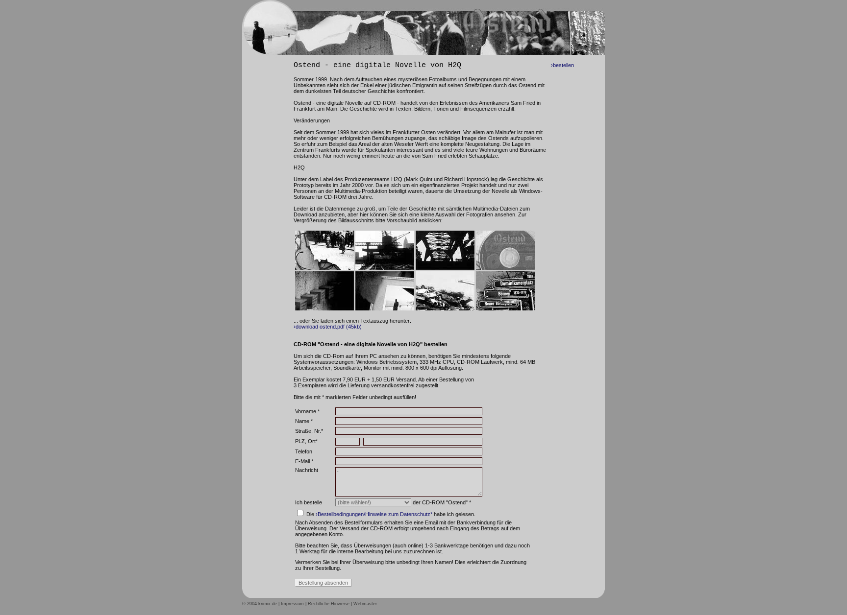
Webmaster (365, 603)
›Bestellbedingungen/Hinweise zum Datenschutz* (374, 514)
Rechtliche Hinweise (328, 603)
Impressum (292, 603)
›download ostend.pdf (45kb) (328, 327)
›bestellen (562, 65)
